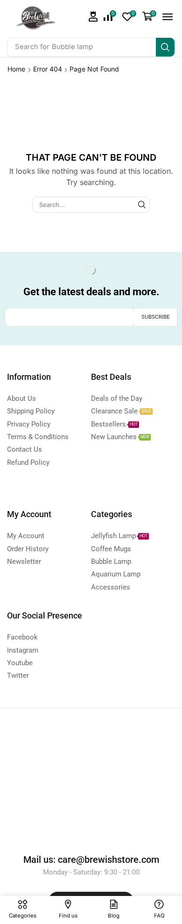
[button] (93, 16)
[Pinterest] (109, 270)
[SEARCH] (142, 205)
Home (16, 69)
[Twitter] (72, 270)
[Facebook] (53, 270)
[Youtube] (128, 270)
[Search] (165, 47)
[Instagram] (91, 270)
